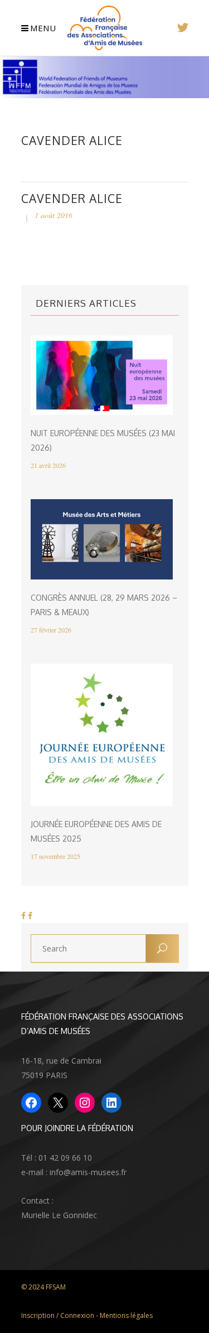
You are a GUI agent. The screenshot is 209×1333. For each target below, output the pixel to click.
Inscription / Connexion (57, 1315)
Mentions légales (126, 1315)
